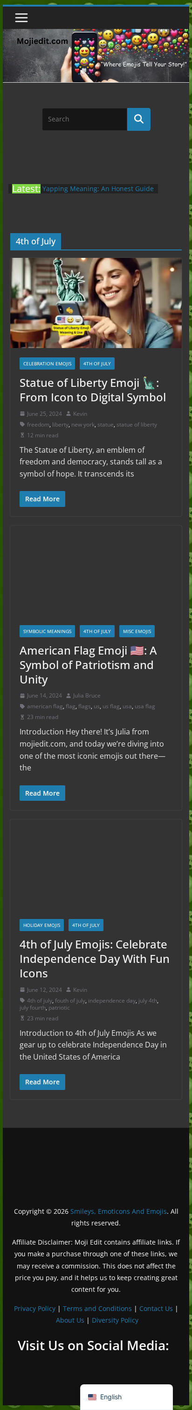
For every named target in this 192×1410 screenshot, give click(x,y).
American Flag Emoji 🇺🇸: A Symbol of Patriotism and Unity (88, 664)
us (97, 706)
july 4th (147, 1000)
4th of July (97, 363)
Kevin (80, 413)
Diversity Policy (115, 1320)
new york (83, 424)
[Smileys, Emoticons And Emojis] (96, 33)
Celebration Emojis (47, 363)
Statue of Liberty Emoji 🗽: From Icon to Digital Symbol (93, 390)
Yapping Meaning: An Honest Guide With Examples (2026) (98, 193)
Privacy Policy (34, 1308)
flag (70, 706)
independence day (112, 1000)
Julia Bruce (87, 695)
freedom (38, 424)
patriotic (59, 1007)
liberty (60, 424)
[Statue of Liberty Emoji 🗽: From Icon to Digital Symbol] (96, 303)
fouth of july (70, 1000)
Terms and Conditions (97, 1308)
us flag (111, 706)
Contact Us (156, 1308)
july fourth (33, 1007)
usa (127, 706)
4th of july (39, 1000)
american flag (45, 706)
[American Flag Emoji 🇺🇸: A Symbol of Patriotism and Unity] (96, 571)
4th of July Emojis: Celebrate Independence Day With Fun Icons (95, 958)
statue (105, 424)
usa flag (145, 706)
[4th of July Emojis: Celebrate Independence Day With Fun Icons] (96, 864)
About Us (70, 1320)
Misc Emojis (137, 631)
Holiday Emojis (41, 925)
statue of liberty (137, 424)
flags (84, 706)
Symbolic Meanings (47, 631)
